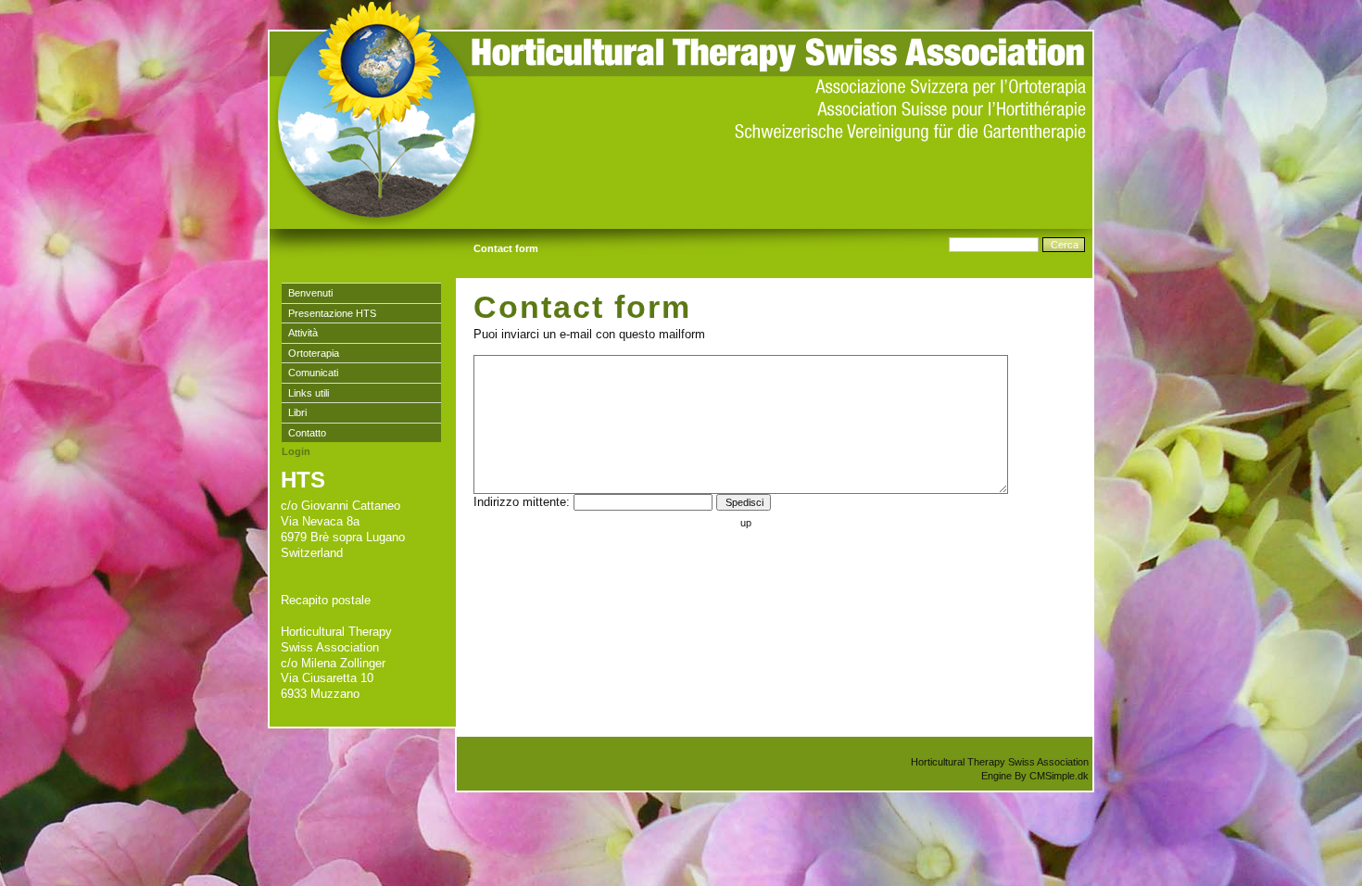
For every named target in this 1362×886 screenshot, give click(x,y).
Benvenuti (310, 292)
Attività (303, 332)
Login (296, 451)
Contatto (307, 432)
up (745, 522)
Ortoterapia (313, 353)
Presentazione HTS (332, 313)
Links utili (308, 393)
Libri (297, 412)
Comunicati (313, 372)
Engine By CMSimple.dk (1035, 775)
